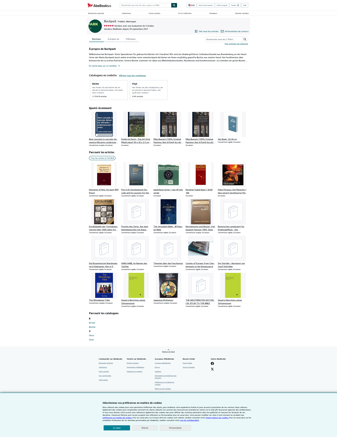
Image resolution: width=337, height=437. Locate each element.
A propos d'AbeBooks (163, 363)
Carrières (158, 371)
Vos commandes (105, 376)
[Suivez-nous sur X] (212, 369)
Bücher (92, 327)
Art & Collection (185, 13)
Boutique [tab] (96, 39)
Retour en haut (168, 351)
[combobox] (145, 5)
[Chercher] (174, 5)
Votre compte (222, 5)
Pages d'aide (187, 363)
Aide (245, 5)
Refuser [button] (145, 428)
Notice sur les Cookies (163, 389)
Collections (126, 13)
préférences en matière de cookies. (117, 417)
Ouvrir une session (206, 5)
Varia (91, 335)
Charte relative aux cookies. (217, 417)
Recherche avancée (96, 13)
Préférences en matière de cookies (164, 383)
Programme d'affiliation (135, 367)
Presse (157, 367)
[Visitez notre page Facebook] (212, 363)
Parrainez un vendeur (134, 371)
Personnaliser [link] (175, 428)
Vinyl (91, 339)
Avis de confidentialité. (189, 420)
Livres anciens (154, 13)
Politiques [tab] (131, 39)
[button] (245, 39)
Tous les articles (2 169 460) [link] (102, 158)
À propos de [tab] (113, 39)
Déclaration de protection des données (166, 377)
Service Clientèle (189, 367)
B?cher (92, 322)
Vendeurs (213, 13)
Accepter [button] (117, 428)
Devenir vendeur (242, 13)
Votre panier (103, 380)
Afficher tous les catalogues (132, 75)
